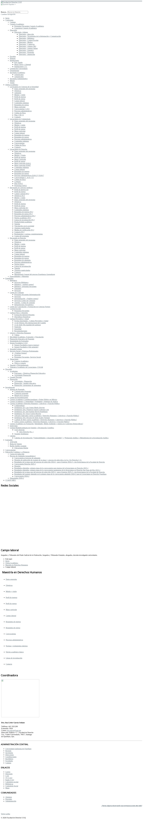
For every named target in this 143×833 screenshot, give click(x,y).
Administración (10, 801)
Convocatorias (19, 143)
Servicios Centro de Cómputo (24, 301)
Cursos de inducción (17, 454)
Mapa (7, 788)
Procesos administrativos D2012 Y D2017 (29, 175)
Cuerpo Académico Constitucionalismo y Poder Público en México (33, 399)
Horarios (17, 466)
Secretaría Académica (17, 73)
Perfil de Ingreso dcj (21, 190)
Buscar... (4, 12)
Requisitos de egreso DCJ (23, 214)
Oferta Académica (11, 85)
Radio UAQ (9, 780)
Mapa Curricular (20, 159)
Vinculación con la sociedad (24, 226)
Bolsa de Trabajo (16, 444)
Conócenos (9, 20)
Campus (13, 22)
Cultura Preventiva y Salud (19, 319)
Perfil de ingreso (20, 97)
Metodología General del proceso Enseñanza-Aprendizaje (34, 274)
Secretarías (9, 753)
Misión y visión (19, 95)
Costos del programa (21, 236)
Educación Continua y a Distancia (17, 452)
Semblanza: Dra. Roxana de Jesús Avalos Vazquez (32, 418)
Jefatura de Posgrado (17, 389)
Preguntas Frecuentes (21, 311)
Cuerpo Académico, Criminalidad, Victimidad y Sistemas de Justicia (34, 401)
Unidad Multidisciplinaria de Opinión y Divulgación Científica (32, 428)
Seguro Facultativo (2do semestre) (26, 347)
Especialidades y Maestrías (19, 276)
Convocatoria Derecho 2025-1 (25, 464)
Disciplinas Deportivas (22, 317)
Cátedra (12, 436)
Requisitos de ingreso (21, 135)
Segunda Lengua (16, 349)
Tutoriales (17, 288)
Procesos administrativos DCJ (24, 216)
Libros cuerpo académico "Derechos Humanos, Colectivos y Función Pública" (42, 422)
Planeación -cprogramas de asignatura (27, 385)
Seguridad (17, 329)
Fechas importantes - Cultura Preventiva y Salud (31, 321)
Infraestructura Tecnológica (24, 305)
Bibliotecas (9, 784)
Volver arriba (5, 814)
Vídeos (16, 335)
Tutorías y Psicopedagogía (19, 365)
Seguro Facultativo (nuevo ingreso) (26, 345)
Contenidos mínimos (21, 103)
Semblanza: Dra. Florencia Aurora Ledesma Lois (31, 410)
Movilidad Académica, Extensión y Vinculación (27, 337)
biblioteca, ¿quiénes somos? (24, 284)
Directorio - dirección (26, 34)
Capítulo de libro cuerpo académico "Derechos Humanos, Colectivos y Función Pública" (45, 420)
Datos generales (11, 579)
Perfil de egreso (19, 99)
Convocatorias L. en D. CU (24, 177)
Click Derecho (19, 430)
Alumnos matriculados (22, 228)
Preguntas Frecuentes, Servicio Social (27, 357)
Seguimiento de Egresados (19, 341)
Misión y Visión (20, 155)
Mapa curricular (19, 107)
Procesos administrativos (23, 111)
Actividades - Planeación (23, 381)
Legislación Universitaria (18, 69)
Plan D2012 (18, 184)
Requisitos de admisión (22, 260)
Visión (12, 83)
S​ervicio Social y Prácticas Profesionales (24, 351)
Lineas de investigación (22, 266)
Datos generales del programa (24, 89)
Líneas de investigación (14, 658)
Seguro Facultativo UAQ (19, 343)
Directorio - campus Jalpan (28, 48)
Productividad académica (23, 222)
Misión (12, 81)
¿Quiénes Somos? (20, 353)
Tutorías (17, 224)
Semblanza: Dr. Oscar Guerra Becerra (27, 414)
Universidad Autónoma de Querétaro (18, 749)
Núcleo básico (19, 264)
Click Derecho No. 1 (26, 432)
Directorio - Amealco (26, 50)
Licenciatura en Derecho (18, 149)
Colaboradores (19, 406)
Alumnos (8, 797)
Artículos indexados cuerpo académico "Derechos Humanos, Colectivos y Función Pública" (46, 416)
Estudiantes (9, 278)
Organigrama (14, 71)
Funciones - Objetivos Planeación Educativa (29, 373)
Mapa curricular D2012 (22, 163)
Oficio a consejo (20, 363)
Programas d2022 (20, 186)
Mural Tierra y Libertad (22, 64)
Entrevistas (14, 426)
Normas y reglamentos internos (17, 646)
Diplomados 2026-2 (17, 478)
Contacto (17, 117)
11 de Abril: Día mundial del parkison (27, 325)
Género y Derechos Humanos (20, 333)
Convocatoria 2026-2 (21, 476)
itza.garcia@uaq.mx (14, 730)
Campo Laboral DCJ (21, 194)
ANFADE (13, 442)
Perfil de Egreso (20, 192)
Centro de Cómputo (17, 293)
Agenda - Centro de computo (24, 303)
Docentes (8, 369)
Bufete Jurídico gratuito (18, 446)
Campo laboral (19, 101)
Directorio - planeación (27, 54)
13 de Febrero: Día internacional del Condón (30, 323)
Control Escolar (15, 309)
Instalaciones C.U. (20, 66)
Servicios (17, 290)
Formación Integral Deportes (24, 315)
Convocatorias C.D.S (21, 109)
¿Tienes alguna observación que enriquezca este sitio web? (121, 806)
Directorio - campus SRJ (27, 46)
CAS (7, 776)
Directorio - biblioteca (26, 38)
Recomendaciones (20, 331)
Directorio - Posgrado (26, 52)
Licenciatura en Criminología (20, 119)
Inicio (7, 18)
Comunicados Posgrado (22, 391)
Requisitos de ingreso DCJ (23, 212)
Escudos (13, 56)
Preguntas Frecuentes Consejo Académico (29, 26)
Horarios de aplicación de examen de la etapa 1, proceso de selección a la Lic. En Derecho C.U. (48, 460)
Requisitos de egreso (21, 105)
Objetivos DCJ (19, 196)
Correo (7, 772)
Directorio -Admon (21, 32)
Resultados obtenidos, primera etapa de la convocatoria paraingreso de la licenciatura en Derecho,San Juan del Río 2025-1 (57, 470)
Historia (12, 58)
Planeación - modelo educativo (25, 383)
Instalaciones (14, 60)
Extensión (8, 440)
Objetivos (17, 91)
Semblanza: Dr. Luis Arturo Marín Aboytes (29, 408)
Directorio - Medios (26, 42)
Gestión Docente (16, 377)
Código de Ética (20, 113)
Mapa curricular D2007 (22, 165)
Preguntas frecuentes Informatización (27, 295)
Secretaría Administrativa (18, 79)
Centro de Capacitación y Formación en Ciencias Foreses (30, 307)
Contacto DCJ (19, 232)
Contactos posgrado (21, 393)
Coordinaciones (10, 757)
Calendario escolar (11, 782)
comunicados (19, 75)
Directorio (13, 30)
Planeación (14, 379)
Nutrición (17, 327)
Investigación (10, 387)
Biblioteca (13, 280)
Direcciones (9, 755)
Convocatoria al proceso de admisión (27, 458)
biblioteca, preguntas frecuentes (25, 286)
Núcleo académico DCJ (22, 218)
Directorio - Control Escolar (28, 40)
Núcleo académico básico (15, 652)
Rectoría (8, 751)
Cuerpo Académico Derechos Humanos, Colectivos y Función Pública (35, 404)
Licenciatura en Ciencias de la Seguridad (24, 87)
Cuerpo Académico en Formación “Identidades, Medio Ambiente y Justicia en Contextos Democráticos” (46, 424)
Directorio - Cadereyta (27, 44)
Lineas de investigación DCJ (24, 220)
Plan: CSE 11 (19, 115)
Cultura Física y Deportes (19, 313)
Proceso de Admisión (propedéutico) (23, 456)
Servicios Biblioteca (21, 282)
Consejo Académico (17, 24)
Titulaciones (14, 359)
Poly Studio (18, 62)
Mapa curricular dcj (21, 208)
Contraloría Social (11, 786)
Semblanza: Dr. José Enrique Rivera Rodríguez (31, 412)
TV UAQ (8, 778)
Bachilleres (9, 759)
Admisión (17, 93)
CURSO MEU (10, 480)
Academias (14, 371)
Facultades (9, 761)
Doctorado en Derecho (18, 238)
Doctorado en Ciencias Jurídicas (21, 188)
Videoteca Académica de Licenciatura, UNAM (26, 367)
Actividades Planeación (22, 375)
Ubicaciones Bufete (21, 448)
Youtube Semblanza (21, 434)
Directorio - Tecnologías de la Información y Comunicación (40, 36)
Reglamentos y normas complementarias (28, 234)
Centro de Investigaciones (19, 397)
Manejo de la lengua (21, 395)
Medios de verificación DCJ (24, 230)
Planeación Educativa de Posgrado (22, 339)
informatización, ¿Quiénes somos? (26, 299)
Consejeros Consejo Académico (25, 28)
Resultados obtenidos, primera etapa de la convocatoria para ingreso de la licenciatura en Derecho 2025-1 (51, 468)
